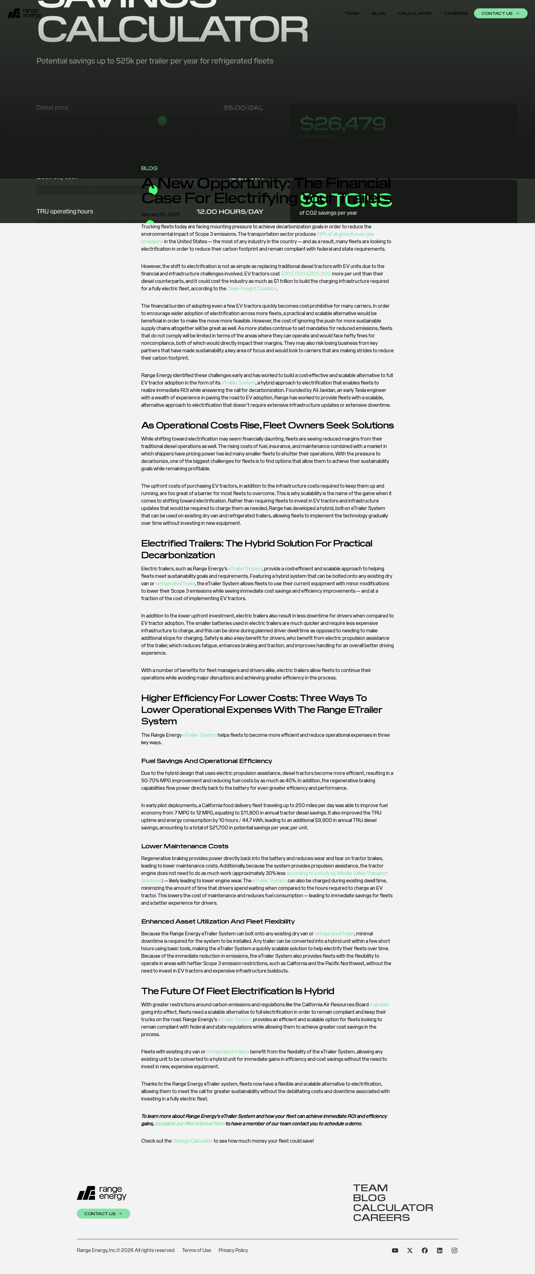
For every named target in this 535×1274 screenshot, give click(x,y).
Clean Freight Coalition (251, 288)
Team (351, 13)
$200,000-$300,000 (306, 273)
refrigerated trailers (228, 1051)
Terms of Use (196, 1250)
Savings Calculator (193, 1141)
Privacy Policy (233, 1250)
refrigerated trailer (175, 583)
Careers (456, 13)
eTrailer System (238, 383)
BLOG (149, 168)
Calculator (415, 13)
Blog (378, 13)
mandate (379, 1004)
